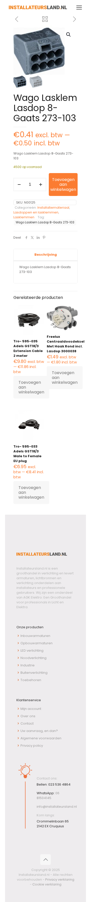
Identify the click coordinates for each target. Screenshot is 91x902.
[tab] (45, 255)
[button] (69, 34)
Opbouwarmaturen (36, 643)
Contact (27, 723)
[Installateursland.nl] (38, 7)
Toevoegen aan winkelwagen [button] (31, 387)
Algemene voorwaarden (40, 738)
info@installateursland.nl (57, 806)
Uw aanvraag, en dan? (39, 730)
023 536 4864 (59, 784)
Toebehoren (30, 680)
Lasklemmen (23, 217)
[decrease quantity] (19, 184)
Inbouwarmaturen (35, 635)
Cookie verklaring (46, 884)
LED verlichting (31, 650)
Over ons (27, 716)
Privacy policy (31, 745)
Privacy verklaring (59, 879)
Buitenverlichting (34, 672)
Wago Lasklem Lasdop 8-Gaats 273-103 (45, 222)
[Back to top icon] (45, 859)
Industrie (27, 665)
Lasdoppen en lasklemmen (35, 212)
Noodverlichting (33, 657)
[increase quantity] (40, 184)
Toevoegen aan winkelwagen (63, 184)
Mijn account (30, 708)
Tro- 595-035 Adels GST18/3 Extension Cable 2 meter (28, 348)
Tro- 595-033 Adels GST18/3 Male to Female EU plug (27, 453)
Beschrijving (45, 254)
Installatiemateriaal (53, 207)
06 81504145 (48, 795)
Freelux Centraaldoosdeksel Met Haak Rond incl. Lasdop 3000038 (65, 344)
